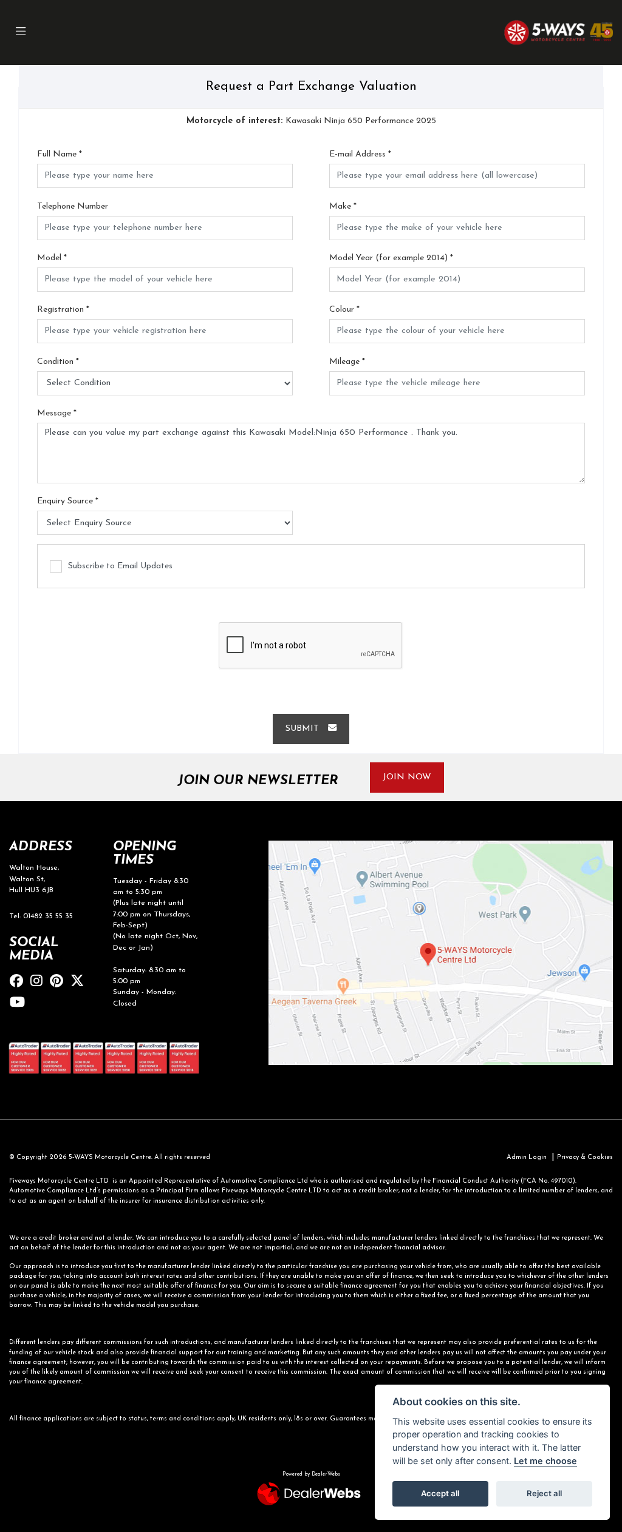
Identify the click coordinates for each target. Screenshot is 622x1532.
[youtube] (20, 1003)
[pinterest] (59, 982)
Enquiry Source (67, 501)
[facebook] (19, 982)
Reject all (544, 1493)
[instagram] (39, 982)
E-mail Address (360, 154)
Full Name (59, 154)
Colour (344, 309)
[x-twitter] (80, 982)
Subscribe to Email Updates (120, 566)
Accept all (440, 1493)
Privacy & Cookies (585, 1157)
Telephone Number (72, 206)
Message (57, 413)
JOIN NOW (407, 777)
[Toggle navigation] (21, 32)
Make (343, 206)
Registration (63, 309)
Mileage (347, 361)
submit (306, 728)
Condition (58, 361)
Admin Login (527, 1157)
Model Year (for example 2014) (391, 258)
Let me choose (545, 1461)
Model (52, 258)
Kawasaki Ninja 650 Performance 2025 (311, 121)
